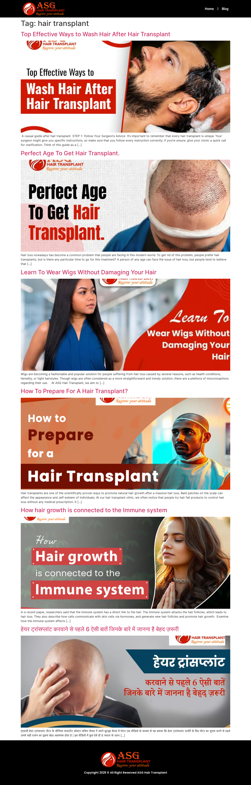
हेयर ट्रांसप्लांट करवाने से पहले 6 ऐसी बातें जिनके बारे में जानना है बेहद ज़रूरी (100, 629)
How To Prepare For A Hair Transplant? (74, 391)
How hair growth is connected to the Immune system (94, 510)
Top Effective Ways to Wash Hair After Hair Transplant (95, 34)
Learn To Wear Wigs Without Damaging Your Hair (88, 272)
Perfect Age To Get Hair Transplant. (70, 153)
